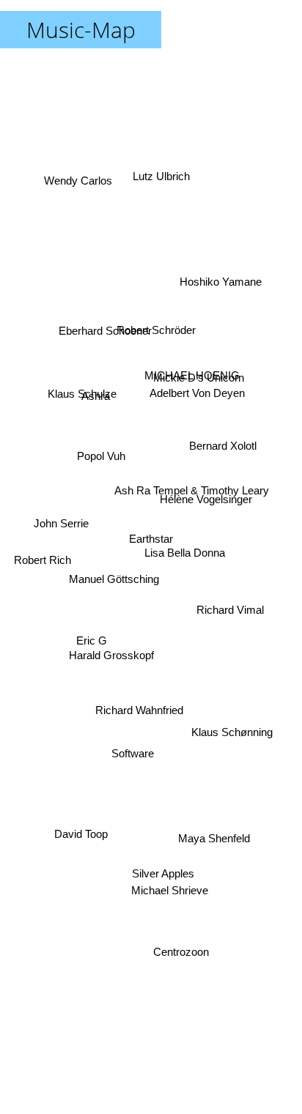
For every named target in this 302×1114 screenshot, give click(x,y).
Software (135, 755)
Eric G (93, 654)
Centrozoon (183, 957)
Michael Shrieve (171, 883)
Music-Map (81, 30)
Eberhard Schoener (105, 325)
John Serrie (60, 522)
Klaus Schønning (229, 746)
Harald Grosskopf (110, 636)
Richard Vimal (230, 605)
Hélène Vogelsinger (207, 496)
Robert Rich (43, 561)
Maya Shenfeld (211, 850)
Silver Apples (162, 906)
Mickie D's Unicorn (200, 382)
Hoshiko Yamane (221, 280)
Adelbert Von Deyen (198, 396)
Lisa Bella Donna (187, 544)
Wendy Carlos (77, 182)
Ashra (95, 388)
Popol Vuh (97, 446)
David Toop (84, 843)
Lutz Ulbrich (156, 174)
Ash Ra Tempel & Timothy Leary (187, 463)
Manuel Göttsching (112, 565)
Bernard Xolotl (222, 448)
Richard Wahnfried (138, 703)
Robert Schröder (162, 347)
